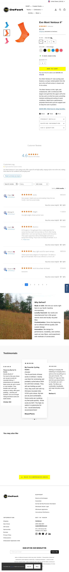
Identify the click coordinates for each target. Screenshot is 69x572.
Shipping (41, 31)
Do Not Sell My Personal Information (45, 503)
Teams (29, 9)
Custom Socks (37, 6)
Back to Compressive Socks (36, 477)
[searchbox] (9, 184)
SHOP (28, 6)
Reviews (5, 532)
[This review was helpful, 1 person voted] (60, 277)
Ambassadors (7, 537)
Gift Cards (6, 526)
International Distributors (42, 512)
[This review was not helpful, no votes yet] (63, 205)
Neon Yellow (49, 50)
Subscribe (54, 552)
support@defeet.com (41, 525)
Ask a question (47, 127)
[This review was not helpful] (63, 277)
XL (54, 41)
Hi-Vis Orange (57, 50)
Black (45, 50)
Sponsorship (6, 529)
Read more (26, 239)
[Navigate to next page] (46, 284)
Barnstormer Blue (53, 50)
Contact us (38, 520)
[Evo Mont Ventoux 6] (4, 461)
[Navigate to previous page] (22, 284)
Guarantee (38, 501)
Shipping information (50, 123)
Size (44, 38)
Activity (30, 13)
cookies (12, 566)
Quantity (43, 59)
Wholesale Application (41, 509)
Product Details (48, 119)
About (38, 13)
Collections (37, 9)
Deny (37, 566)
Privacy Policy (7, 535)
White (41, 50)
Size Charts (6, 524)
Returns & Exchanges (41, 498)
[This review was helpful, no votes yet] (60, 205)
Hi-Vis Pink (61, 50)
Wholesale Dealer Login (42, 506)
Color (46, 46)
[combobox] (26, 184)
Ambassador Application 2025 (11, 540)
